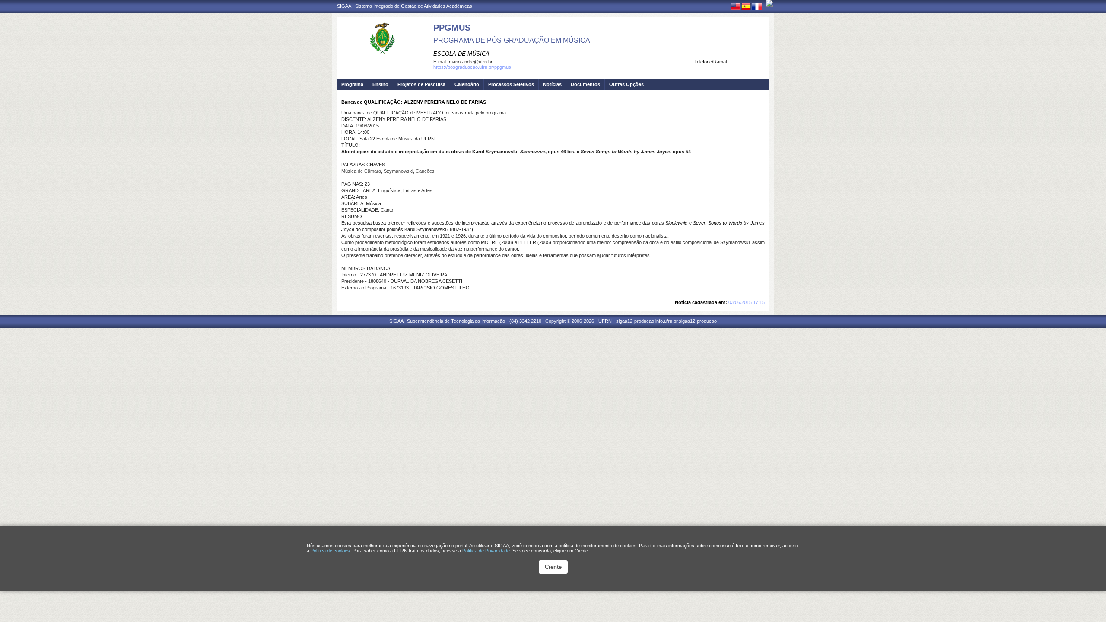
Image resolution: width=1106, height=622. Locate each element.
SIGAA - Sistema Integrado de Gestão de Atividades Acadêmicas (404, 6)
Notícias (552, 84)
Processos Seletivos (511, 84)
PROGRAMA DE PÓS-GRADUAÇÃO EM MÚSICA (511, 40)
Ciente (553, 567)
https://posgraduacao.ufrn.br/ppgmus (472, 67)
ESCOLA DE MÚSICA (461, 54)
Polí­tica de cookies (330, 550)
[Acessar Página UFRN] (769, 3)
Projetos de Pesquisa (421, 84)
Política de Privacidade (486, 550)
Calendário (466, 84)
